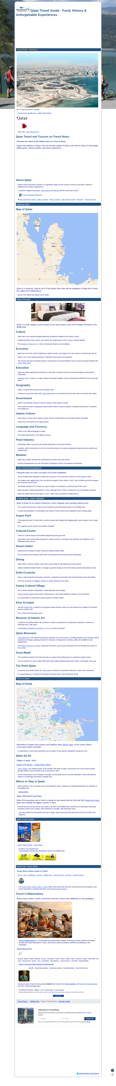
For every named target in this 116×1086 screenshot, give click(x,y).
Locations (78, 958)
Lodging (85, 958)
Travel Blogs (45, 960)
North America (58, 875)
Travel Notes (22, 50)
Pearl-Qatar (46, 670)
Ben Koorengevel (27, 109)
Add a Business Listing (27, 199)
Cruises (57, 958)
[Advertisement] (58, 33)
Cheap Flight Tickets (42, 765)
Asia (24, 875)
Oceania (68, 875)
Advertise (20, 958)
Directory (33, 50)
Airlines (19, 765)
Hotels (73, 958)
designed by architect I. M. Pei (38, 628)
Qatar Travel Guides (25, 845)
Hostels (68, 958)
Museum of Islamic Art (29, 344)
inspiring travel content (58, 889)
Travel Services (90, 199)
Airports (29, 765)
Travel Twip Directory (82, 968)
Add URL (80, 199)
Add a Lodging (55, 199)
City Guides (50, 958)
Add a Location (42, 199)
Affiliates (36, 990)
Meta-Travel (91, 958)
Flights (62, 958)
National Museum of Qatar (30, 646)
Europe (39, 875)
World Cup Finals (92, 800)
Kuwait (52, 477)
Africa (20, 875)
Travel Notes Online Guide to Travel (35, 887)
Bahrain (56, 190)
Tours (39, 960)
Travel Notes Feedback (41, 968)
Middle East (32, 113)
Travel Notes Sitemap (55, 968)
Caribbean (31, 875)
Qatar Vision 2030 (24, 363)
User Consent (60, 990)
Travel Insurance (65, 960)
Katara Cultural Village (26, 594)
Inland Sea (28, 607)
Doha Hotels (23, 792)
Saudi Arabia (45, 190)
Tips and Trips (26, 960)
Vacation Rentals (83, 960)
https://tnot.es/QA (32, 132)
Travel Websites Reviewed (32, 195)
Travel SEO (74, 960)
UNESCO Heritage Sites (89, 984)
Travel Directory (54, 960)
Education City (23, 378)
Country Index (64, 1001)
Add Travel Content (68, 199)
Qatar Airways (23, 769)
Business (37, 958)
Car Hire (43, 958)
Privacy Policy (49, 990)
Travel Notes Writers (69, 968)
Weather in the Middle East (28, 849)
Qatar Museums (23, 638)
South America (78, 875)
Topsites (34, 960)
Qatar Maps (38, 845)
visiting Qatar (67, 745)
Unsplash (36, 109)
